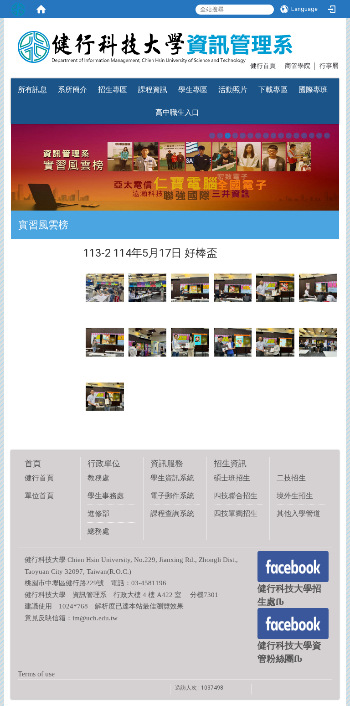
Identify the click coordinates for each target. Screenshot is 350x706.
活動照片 (232, 89)
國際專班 (313, 89)
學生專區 (192, 89)
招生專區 (112, 89)
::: (246, 65)
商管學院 (297, 65)
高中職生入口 (177, 112)
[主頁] (149, 42)
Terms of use (36, 674)
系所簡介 (72, 89)
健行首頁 (263, 65)
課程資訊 (152, 89)
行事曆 (329, 65)
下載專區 (273, 89)
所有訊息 (32, 89)
